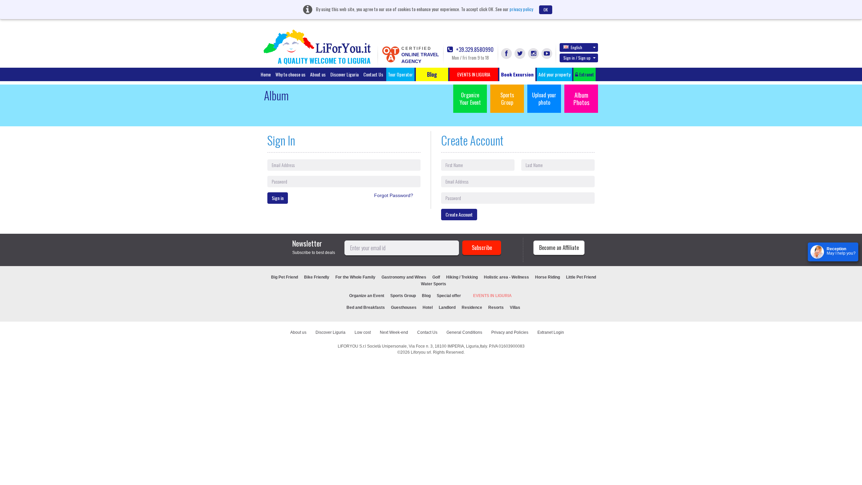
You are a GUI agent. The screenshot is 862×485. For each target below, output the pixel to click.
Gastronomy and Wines (404, 277)
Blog (426, 295)
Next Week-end (394, 332)
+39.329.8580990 (474, 50)
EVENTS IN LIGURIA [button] (473, 74)
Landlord (447, 307)
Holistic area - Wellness (506, 277)
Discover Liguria (344, 74)
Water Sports (433, 284)
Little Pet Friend (581, 277)
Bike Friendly (316, 277)
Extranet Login (550, 332)
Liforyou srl (421, 352)
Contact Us (373, 74)
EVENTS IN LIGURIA (492, 295)
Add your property (554, 74)
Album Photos (581, 99)
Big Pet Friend (284, 277)
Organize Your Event (470, 98)
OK (545, 9)
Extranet (586, 74)
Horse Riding (547, 277)
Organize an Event (366, 295)
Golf (436, 277)
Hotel (428, 307)
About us (318, 74)
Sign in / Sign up (577, 58)
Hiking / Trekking (462, 277)
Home (266, 74)
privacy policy (521, 8)
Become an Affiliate (559, 248)
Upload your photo (544, 98)
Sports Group (507, 98)
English (576, 47)
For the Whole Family (355, 277)
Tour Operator (400, 74)
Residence (472, 307)
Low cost (363, 332)
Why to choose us (290, 74)
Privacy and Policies (509, 332)
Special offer (449, 295)
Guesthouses (404, 307)
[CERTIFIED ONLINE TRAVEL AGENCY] (391, 54)
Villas (515, 307)
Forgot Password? (393, 195)
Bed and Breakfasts (365, 307)
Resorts (496, 307)
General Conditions (464, 332)
